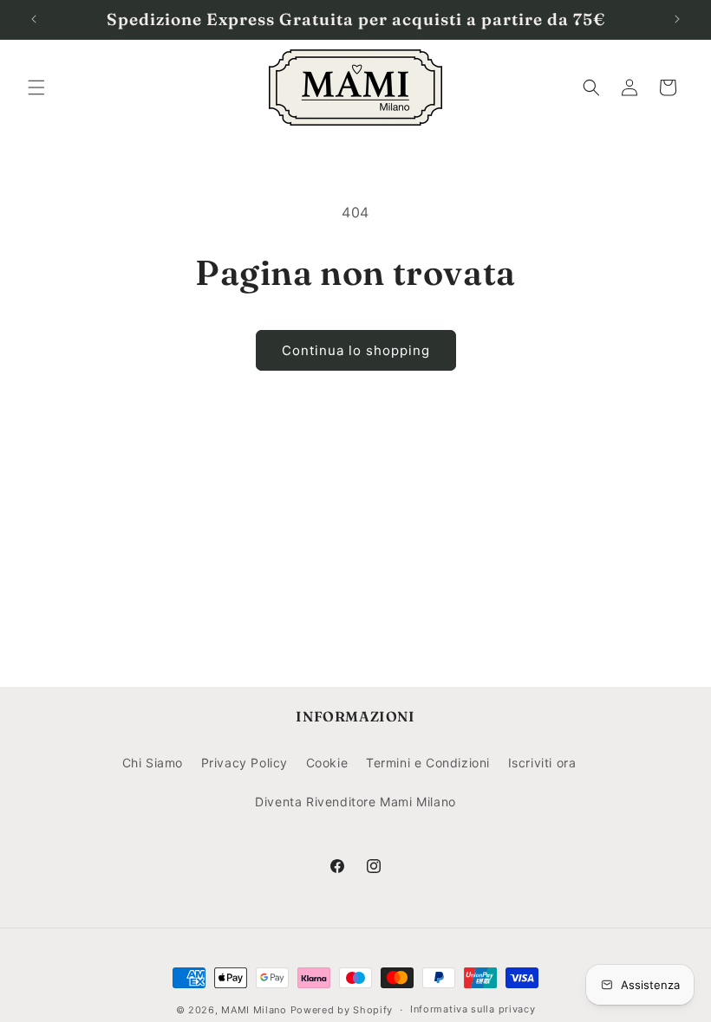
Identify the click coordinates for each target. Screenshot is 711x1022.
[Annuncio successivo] (677, 19)
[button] (36, 87)
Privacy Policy (244, 762)
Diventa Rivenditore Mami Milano (355, 801)
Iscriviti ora (542, 762)
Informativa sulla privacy (473, 1009)
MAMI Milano (254, 1010)
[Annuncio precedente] (34, 19)
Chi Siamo (152, 762)
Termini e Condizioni (428, 762)
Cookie (327, 762)
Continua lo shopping (356, 350)
